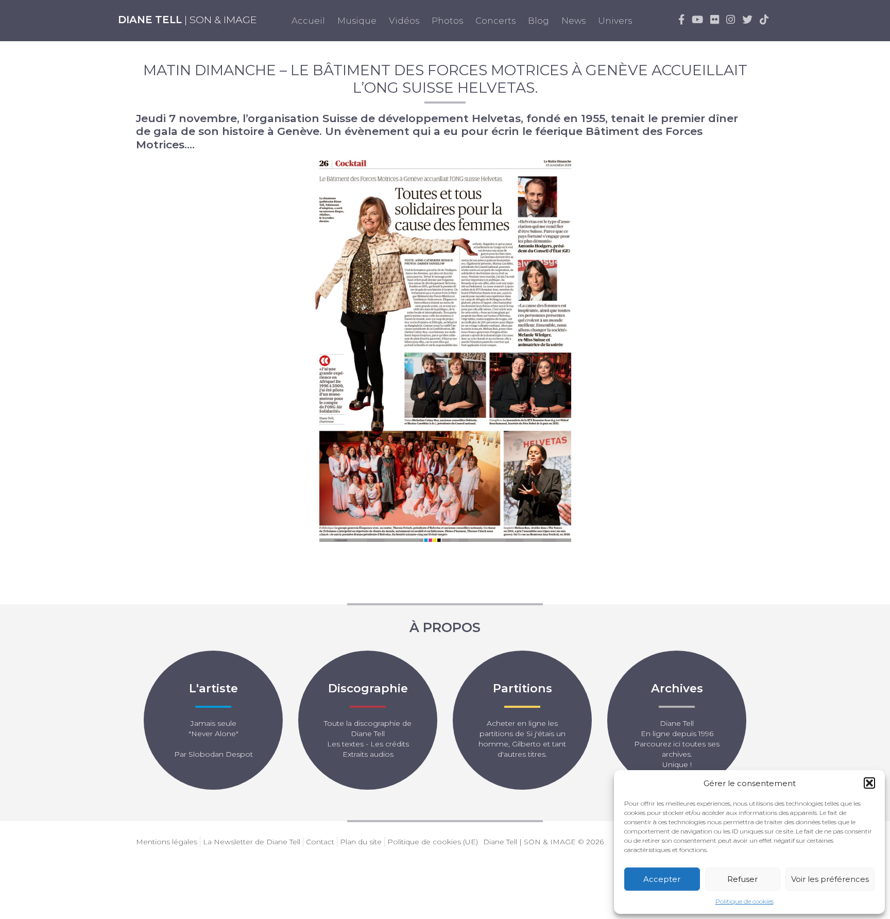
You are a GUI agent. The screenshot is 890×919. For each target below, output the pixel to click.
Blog (538, 20)
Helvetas (496, 118)
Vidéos (404, 20)
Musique (356, 20)
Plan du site (361, 841)
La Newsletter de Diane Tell (251, 841)
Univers (615, 20)
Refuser (742, 879)
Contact (320, 841)
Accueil (308, 20)
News (573, 20)
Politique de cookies (744, 901)
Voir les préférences (830, 879)
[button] (869, 783)
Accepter (661, 879)
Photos (447, 20)
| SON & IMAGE (187, 19)
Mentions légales (166, 841)
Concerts (495, 20)
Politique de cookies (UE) (432, 841)
